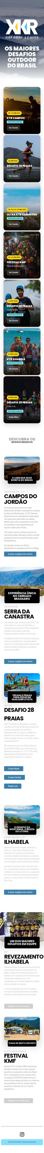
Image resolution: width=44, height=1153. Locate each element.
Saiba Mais (13, 417)
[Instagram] (22, 1134)
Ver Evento (13, 128)
